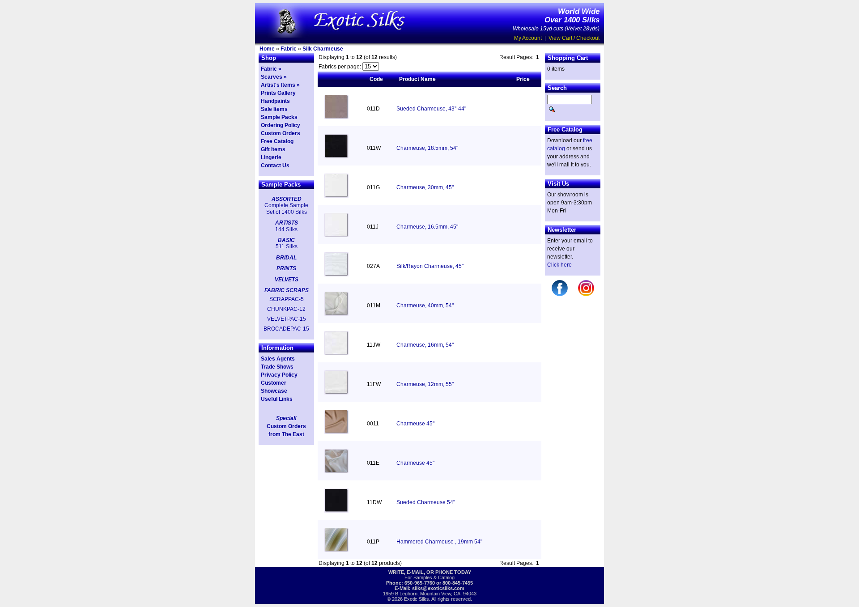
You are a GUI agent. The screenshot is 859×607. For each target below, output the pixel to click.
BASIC (286, 240)
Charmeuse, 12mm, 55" (425, 384)
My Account (528, 38)
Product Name (417, 79)
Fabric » (271, 69)
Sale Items (274, 109)
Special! (286, 418)
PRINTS (286, 268)
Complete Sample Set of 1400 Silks (286, 208)
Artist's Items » (280, 85)
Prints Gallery (278, 93)
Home (267, 49)
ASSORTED (287, 199)
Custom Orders (280, 133)
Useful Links (277, 399)
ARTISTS (286, 223)
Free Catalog (277, 141)
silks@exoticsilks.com (438, 588)
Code (376, 79)
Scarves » (274, 77)
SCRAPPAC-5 (286, 299)
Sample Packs (279, 117)
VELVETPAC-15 (286, 319)
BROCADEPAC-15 (286, 329)
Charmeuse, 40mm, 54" (425, 305)
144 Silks (286, 229)
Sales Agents (278, 359)
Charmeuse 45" (415, 423)
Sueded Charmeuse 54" (425, 502)
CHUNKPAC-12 (286, 309)
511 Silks (287, 246)
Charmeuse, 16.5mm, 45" (427, 227)
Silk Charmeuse (322, 49)
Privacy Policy (279, 375)
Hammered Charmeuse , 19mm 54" (439, 542)
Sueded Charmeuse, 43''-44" (431, 109)
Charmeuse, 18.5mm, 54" (427, 148)
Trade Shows (277, 367)
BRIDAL (286, 258)
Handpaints (275, 101)
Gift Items (273, 149)
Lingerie (271, 157)
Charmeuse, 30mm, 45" (425, 187)
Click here (559, 265)
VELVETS (286, 279)
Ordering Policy (280, 125)
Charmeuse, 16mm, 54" (425, 345)
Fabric (289, 49)
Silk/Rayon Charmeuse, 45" (430, 266)
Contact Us (275, 165)
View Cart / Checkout (574, 38)
